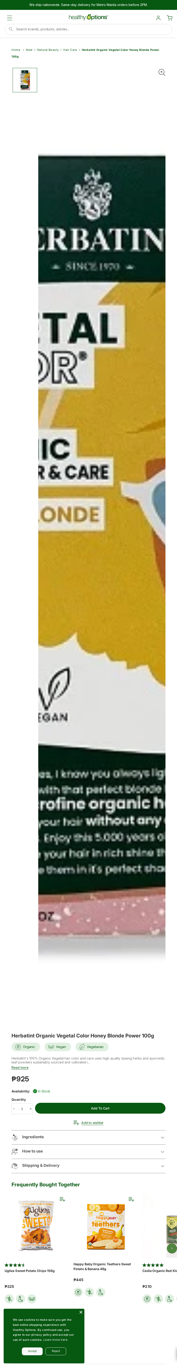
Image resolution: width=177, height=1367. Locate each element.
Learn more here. (56, 1339)
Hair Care (70, 50)
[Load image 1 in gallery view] (25, 80)
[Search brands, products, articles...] (11, 29)
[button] (10, 18)
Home (16, 50)
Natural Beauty (48, 50)
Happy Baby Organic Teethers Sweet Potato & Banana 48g (102, 1266)
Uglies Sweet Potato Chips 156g (30, 1271)
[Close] (81, 1312)
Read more (20, 1067)
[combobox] (88, 29)
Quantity (19, 1099)
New (29, 50)
